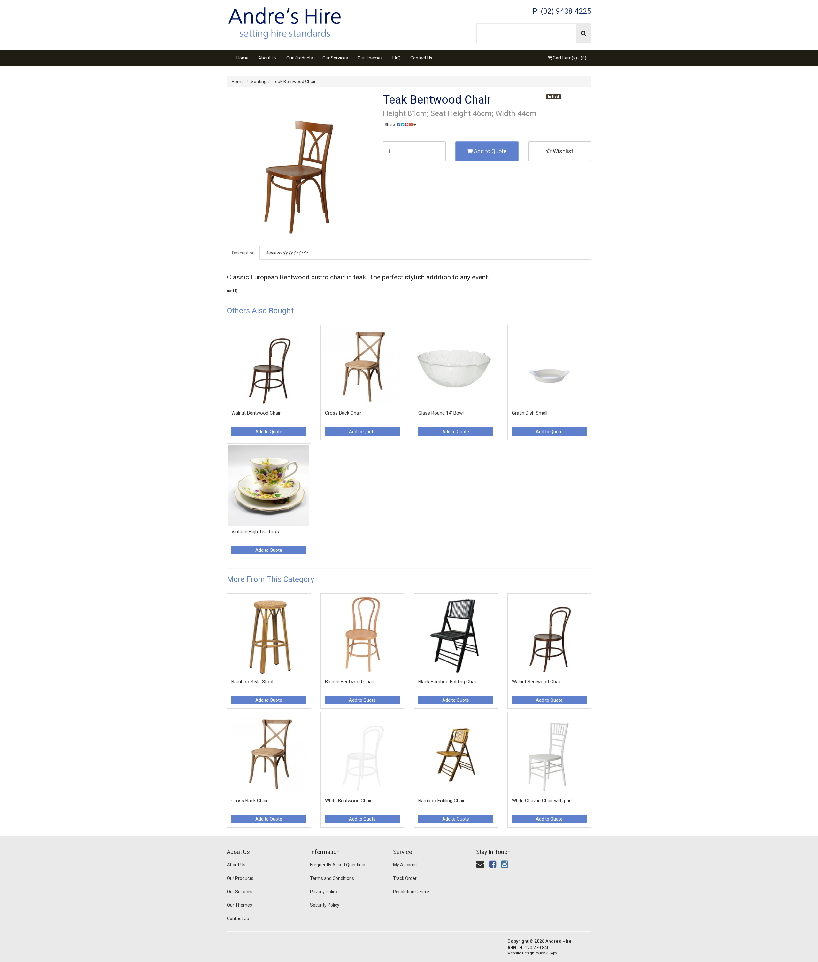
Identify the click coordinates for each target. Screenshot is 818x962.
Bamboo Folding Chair (441, 800)
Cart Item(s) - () (569, 57)
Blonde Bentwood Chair (349, 681)
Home (242, 57)
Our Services (335, 57)
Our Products (299, 57)
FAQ (396, 57)
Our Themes (370, 57)
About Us (267, 57)
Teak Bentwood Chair (294, 81)
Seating (258, 81)
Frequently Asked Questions (338, 864)
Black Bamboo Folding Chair (447, 681)
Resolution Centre (411, 891)
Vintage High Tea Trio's (255, 532)
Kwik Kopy (548, 953)
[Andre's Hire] (284, 21)
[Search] (583, 33)
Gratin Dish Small (529, 413)
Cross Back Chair (343, 413)
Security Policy (324, 905)
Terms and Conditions (332, 878)
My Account (405, 864)
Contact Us (421, 57)
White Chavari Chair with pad (542, 800)
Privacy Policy (323, 891)
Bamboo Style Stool (252, 681)
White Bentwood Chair (348, 800)
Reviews (274, 252)
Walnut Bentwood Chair (256, 413)
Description (243, 252)
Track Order (405, 878)
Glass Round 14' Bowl (441, 413)
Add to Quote (490, 151)
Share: (391, 124)
